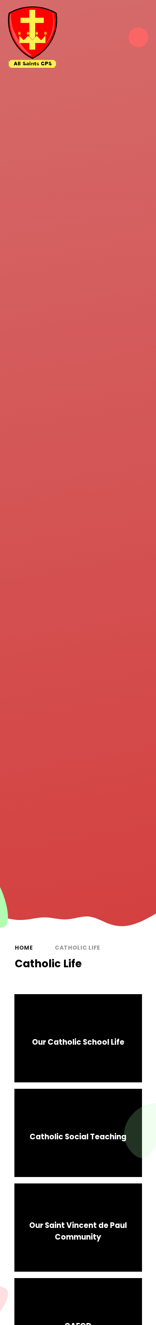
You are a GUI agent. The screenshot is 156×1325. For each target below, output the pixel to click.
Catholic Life (77, 948)
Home (24, 948)
